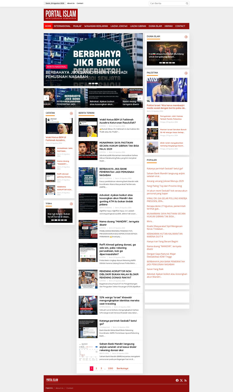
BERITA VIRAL (104, 353)
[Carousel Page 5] (65, 220)
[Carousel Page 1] (90, 83)
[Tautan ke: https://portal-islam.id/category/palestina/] (186, 73)
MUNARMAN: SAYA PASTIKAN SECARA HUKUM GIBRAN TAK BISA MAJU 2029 (64, 150)
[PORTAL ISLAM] (61, 14)
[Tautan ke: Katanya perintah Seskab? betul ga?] (88, 328)
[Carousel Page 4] (62, 220)
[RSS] (185, 380)
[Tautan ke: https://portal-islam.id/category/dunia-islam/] (186, 36)
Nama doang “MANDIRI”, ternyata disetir (124, 103)
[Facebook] (177, 380)
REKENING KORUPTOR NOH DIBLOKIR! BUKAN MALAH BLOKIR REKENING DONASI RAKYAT (64, 188)
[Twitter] (181, 380)
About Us (59, 388)
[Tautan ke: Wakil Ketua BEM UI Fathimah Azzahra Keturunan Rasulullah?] (59, 126)
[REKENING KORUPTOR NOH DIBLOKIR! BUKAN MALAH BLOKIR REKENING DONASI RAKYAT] (100, 289)
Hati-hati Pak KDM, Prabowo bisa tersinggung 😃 (57, 215)
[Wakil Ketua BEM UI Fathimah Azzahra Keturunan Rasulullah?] (118, 132)
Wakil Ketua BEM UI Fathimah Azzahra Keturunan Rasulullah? (57, 139)
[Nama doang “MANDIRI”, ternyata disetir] (121, 236)
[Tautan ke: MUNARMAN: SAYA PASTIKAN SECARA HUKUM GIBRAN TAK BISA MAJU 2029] (50, 151)
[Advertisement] (168, 296)
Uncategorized (105, 327)
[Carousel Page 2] (93, 83)
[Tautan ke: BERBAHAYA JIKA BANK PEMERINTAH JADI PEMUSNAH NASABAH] (93, 59)
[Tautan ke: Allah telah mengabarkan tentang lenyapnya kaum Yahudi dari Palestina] (152, 147)
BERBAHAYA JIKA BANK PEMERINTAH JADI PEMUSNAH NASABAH (86, 74)
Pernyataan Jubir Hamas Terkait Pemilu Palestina (171, 117)
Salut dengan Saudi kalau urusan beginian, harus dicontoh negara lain (166, 55)
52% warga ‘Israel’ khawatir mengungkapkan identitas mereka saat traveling (119, 300)
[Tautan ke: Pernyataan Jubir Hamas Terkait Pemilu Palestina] (152, 120)
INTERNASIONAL (105, 307)
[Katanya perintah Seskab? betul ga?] (104, 336)
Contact (69, 388)
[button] (187, 3)
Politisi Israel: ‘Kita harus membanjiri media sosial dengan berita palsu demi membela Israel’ (167, 107)
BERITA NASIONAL (56, 66)
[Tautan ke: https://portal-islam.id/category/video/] (71, 204)
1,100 (110, 368)
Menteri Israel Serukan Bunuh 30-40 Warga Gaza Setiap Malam (173, 131)
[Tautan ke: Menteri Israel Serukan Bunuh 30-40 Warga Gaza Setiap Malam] (152, 133)
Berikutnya (122, 368)
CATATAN (103, 126)
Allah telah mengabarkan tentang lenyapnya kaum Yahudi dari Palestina (171, 144)
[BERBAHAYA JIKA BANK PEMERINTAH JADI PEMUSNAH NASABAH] (106, 187)
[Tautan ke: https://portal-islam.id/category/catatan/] (71, 113)
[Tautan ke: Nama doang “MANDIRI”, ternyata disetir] (126, 98)
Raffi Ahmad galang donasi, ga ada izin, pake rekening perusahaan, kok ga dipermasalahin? (64, 175)
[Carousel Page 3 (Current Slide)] (96, 83)
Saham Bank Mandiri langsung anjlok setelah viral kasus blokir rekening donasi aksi (118, 347)
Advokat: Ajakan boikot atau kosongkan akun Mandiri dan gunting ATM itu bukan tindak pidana (93, 103)
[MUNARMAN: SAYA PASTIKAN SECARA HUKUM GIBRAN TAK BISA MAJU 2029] (105, 161)
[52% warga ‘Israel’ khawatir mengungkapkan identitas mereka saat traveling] (137, 313)
